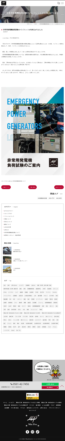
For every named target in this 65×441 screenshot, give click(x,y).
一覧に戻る (32, 187)
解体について (7, 224)
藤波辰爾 (5, 299)
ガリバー (24, 306)
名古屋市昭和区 (46, 323)
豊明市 (34, 326)
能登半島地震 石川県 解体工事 (11, 288)
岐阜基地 (10, 302)
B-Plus (5, 292)
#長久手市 (51, 198)
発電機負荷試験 (30, 288)
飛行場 (51, 299)
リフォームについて (9, 216)
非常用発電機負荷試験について (19, 181)
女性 (14, 299)
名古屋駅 (34, 302)
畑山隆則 (49, 288)
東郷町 (5, 326)
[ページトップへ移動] (62, 386)
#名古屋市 (59, 198)
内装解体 (27, 285)
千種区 (40, 309)
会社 (5, 285)
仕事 (8, 285)
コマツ (15, 302)
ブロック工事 (18, 316)
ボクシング (55, 288)
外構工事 (31, 320)
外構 (24, 288)
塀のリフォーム (24, 320)
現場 (8, 309)
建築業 (21, 292)
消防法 (29, 306)
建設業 (29, 302)
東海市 (14, 306)
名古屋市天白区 (37, 323)
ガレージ (42, 316)
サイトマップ (32, 410)
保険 (28, 309)
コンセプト (21, 285)
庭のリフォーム (49, 316)
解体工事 (11, 316)
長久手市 (42, 292)
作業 (53, 320)
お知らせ (10, 181)
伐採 (43, 306)
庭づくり (52, 306)
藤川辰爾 (40, 295)
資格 (25, 299)
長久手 (14, 326)
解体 (20, 288)
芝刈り (9, 320)
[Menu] (62, 3)
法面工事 (21, 295)
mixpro (12, 330)
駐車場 (36, 316)
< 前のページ (6, 187)
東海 (14, 323)
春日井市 (24, 326)
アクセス (55, 326)
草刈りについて (8, 221)
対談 (57, 295)
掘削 (19, 306)
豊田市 (29, 326)
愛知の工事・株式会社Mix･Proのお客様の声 (51, 313)
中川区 (36, 292)
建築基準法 (38, 288)
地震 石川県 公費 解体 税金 (44, 285)
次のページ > (59, 187)
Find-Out (55, 292)
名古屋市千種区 (55, 323)
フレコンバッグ (34, 309)
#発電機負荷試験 (42, 198)
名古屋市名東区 (29, 323)
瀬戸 (19, 326)
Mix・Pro (18, 330)
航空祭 (56, 299)
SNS (10, 299)
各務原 (46, 299)
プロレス (45, 295)
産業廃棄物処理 (48, 302)
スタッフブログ (4, 181)
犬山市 (9, 306)
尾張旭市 (55, 302)
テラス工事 (25, 316)
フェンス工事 (16, 320)
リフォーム (40, 302)
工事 (57, 320)
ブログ (49, 326)
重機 (25, 302)
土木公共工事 (7, 227)
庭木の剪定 (56, 316)
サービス (9, 323)
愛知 (18, 323)
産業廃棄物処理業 (36, 306)
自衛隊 (5, 302)
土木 (35, 295)
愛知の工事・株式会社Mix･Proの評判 (32, 313)
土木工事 (5, 316)
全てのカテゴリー (8, 211)
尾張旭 (9, 326)
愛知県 (20, 302)
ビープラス (10, 292)
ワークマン (48, 292)
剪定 (47, 306)
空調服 (26, 292)
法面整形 (15, 295)
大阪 (56, 306)
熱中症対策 (13, 309)
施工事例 (45, 320)
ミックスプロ (6, 330)
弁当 (24, 309)
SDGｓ (19, 309)
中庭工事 (31, 316)
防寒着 (32, 299)
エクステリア (38, 320)
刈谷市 (5, 306)
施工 (5, 323)
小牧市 (44, 288)
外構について (7, 219)
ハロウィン (19, 299)
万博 (5, 309)
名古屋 (22, 323)
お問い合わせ (14, 285)
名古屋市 (31, 292)
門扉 (49, 320)
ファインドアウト (7, 295)
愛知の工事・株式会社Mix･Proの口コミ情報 (13, 313)
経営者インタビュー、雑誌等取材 (12, 235)
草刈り (5, 320)
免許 (28, 299)
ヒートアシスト (39, 299)
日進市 (38, 326)
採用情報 (44, 326)
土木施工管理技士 (28, 295)
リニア (16, 292)
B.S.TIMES (52, 295)
